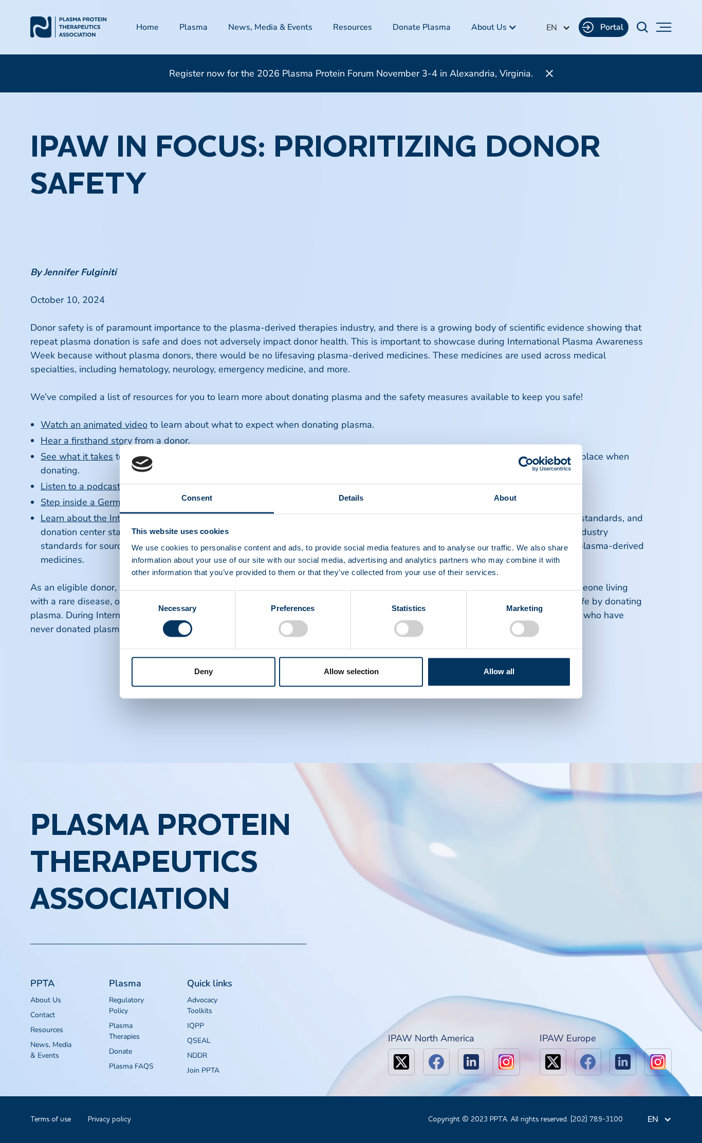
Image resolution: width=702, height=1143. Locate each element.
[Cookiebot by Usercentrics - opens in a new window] (526, 464)
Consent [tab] (196, 497)
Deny (203, 671)
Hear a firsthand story (86, 440)
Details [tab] (351, 497)
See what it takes (77, 456)
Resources (352, 27)
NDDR (197, 1055)
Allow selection (351, 671)
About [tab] (505, 497)
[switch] (293, 629)
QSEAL (199, 1040)
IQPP (195, 1026)
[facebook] (436, 1062)
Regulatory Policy (126, 1005)
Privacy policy (109, 1119)
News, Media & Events (270, 27)
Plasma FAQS (131, 1066)
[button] (494, 27)
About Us (45, 1000)
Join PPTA (203, 1070)
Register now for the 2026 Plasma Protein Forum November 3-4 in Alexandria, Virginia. (351, 73)
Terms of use (50, 1119)
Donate (120, 1051)
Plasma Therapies (124, 1031)
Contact (42, 1015)
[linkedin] (471, 1062)
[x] (401, 1062)
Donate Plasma (422, 27)
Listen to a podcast (80, 486)
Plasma (193, 27)
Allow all (499, 671)
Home (147, 27)
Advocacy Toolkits (202, 1005)
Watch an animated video (94, 424)
